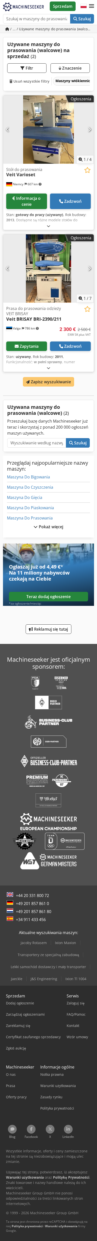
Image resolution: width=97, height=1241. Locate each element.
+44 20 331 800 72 (32, 895)
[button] (91, 6)
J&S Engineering (44, 978)
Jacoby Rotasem (34, 942)
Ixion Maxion (65, 942)
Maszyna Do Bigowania (28, 477)
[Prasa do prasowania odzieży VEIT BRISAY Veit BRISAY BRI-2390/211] (48, 268)
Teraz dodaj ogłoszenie (48, 596)
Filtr (29, 68)
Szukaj (84, 19)
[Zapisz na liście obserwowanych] (87, 170)
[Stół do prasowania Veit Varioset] (48, 129)
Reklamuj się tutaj (50, 629)
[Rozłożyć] (48, 226)
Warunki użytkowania (61, 1226)
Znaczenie (71, 68)
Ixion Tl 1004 (75, 978)
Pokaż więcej (50, 526)
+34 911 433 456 (31, 919)
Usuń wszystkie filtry (30, 81)
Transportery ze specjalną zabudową (48, 954)
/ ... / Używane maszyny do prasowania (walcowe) (51, 29)
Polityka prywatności (27, 1226)
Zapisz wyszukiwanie (50, 382)
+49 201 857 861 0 (32, 903)
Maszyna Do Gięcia (24, 497)
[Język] (84, 6)
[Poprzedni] (7, 129)
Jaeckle (16, 978)
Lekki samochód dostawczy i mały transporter (48, 966)
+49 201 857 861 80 (33, 911)
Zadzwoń (73, 201)
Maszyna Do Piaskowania (30, 507)
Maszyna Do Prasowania (30, 518)
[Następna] (89, 129)
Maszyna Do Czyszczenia (30, 487)
